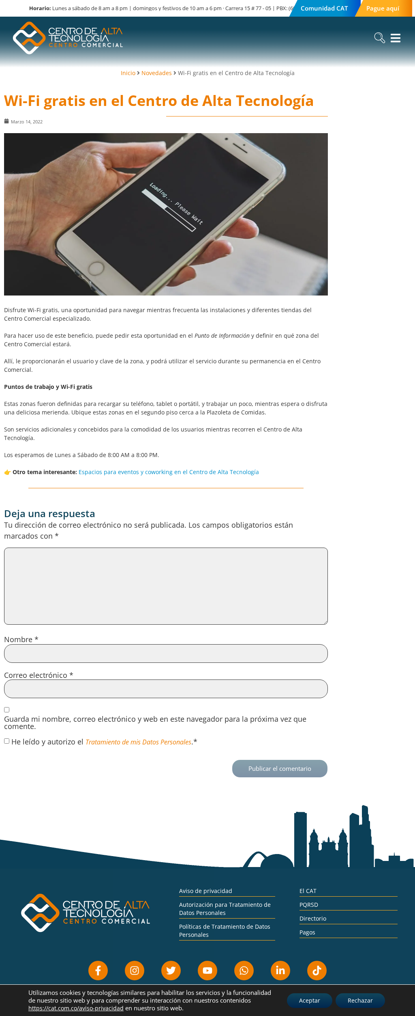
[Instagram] (134, 970)
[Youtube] (207, 970)
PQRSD (308, 904)
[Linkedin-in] (280, 970)
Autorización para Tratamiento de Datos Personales (225, 909)
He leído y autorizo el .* (104, 741)
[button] (380, 38)
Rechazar (360, 1000)
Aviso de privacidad (205, 891)
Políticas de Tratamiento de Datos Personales (224, 930)
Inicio (128, 73)
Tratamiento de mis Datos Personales (138, 742)
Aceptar (309, 1000)
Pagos (307, 932)
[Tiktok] (317, 970)
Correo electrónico (38, 675)
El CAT (308, 891)
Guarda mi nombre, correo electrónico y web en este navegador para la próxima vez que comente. (155, 722)
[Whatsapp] (244, 970)
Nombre (21, 639)
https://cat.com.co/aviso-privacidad (76, 1008)
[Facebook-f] (98, 970)
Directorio (312, 918)
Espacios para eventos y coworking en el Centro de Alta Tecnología (169, 472)
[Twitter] (171, 970)
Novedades (156, 73)
